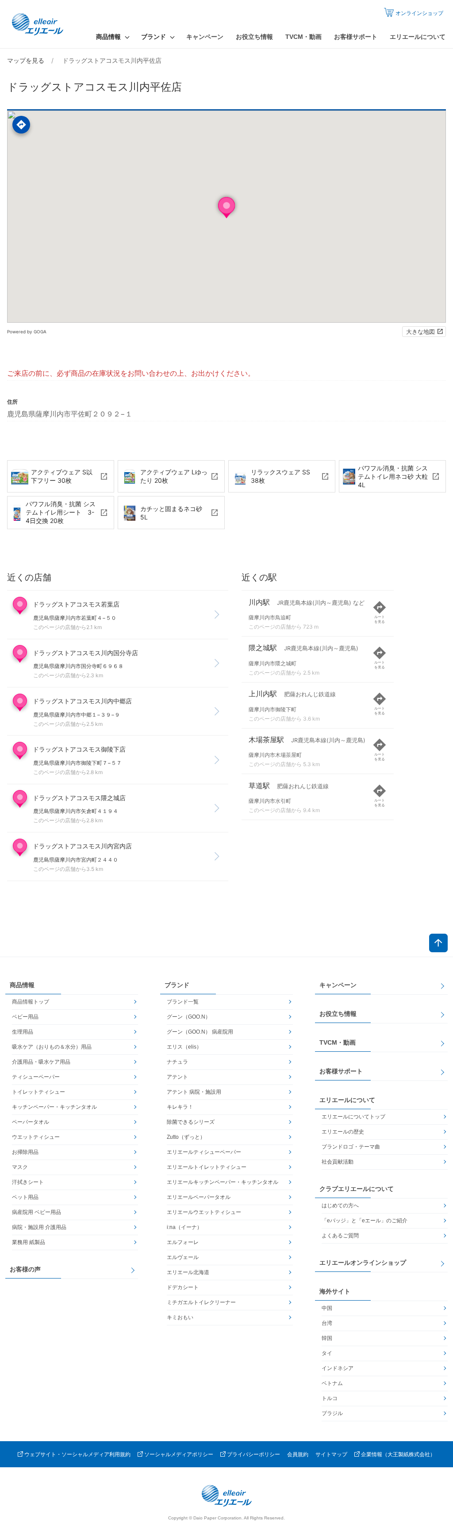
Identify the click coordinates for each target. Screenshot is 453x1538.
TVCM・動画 (303, 36)
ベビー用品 (25, 1017)
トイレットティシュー (38, 1092)
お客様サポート (355, 36)
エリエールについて (417, 36)
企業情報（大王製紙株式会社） (398, 1454)
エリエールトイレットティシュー (206, 1167)
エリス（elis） (184, 1047)
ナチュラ (177, 1062)
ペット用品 (25, 1197)
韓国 (327, 1338)
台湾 (327, 1323)
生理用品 (22, 1032)
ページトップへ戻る (438, 943)
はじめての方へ (340, 1205)
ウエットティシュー (36, 1137)
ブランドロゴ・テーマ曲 (351, 1147)
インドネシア (337, 1368)
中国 (327, 1308)
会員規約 (297, 1454)
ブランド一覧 (183, 1002)
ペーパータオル (30, 1122)
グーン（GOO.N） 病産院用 (200, 1032)
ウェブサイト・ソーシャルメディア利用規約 (77, 1454)
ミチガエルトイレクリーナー (201, 1302)
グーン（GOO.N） (189, 1017)
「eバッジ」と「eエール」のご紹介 (364, 1220)
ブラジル (332, 1413)
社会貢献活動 (337, 1162)
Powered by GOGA (26, 331)
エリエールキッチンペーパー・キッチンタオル (222, 1182)
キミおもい (180, 1317)
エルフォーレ (183, 1242)
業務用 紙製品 (28, 1242)
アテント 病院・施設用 (194, 1092)
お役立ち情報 (254, 36)
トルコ (330, 1398)
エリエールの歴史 (343, 1132)
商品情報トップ (30, 1002)
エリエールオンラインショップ (362, 1262)
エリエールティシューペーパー (204, 1152)
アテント (177, 1077)
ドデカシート (183, 1287)
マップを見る (25, 60)
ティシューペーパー (36, 1077)
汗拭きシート (28, 1182)
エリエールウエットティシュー (204, 1212)
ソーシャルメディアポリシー (178, 1454)
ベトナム (332, 1383)
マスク (20, 1167)
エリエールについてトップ (353, 1117)
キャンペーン (204, 36)
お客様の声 (25, 1269)
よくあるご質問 (340, 1236)
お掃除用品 (25, 1152)
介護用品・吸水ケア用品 (41, 1062)
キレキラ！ (180, 1107)
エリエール (38, 24)
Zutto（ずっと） (186, 1137)
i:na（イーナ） (184, 1227)
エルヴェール (183, 1257)
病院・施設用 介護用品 (39, 1227)
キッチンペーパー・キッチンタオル (54, 1107)
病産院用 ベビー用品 (36, 1212)
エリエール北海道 (188, 1272)
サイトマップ (331, 1454)
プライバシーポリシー (253, 1454)
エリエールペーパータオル (198, 1197)
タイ (327, 1353)
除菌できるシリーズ (191, 1122)
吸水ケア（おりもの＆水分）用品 (52, 1047)
